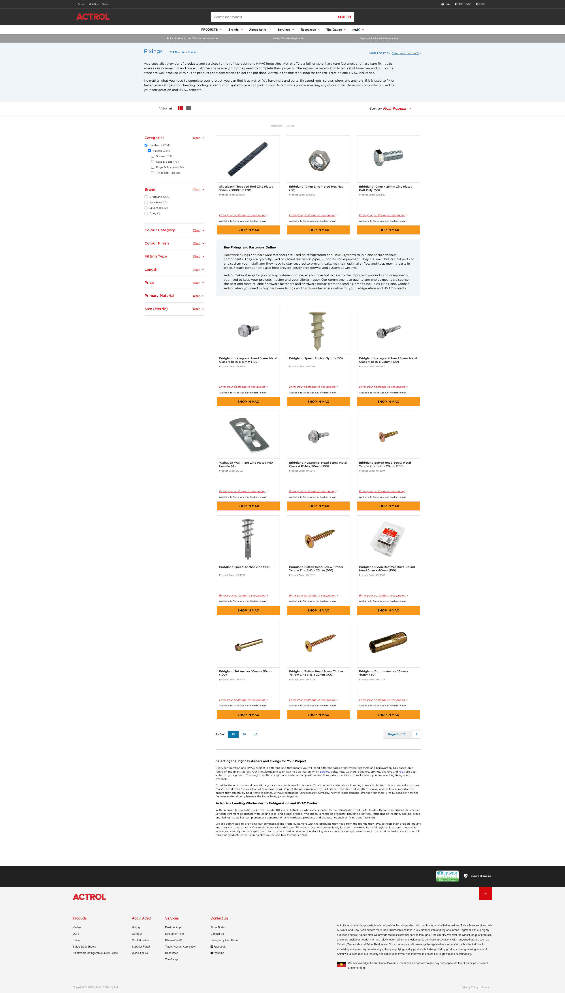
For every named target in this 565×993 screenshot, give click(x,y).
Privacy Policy (469, 987)
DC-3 (76, 933)
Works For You (140, 953)
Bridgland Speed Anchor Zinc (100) (245, 567)
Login (482, 4)
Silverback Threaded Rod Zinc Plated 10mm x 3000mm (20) (246, 188)
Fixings (290, 125)
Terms (485, 987)
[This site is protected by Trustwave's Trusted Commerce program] (447, 876)
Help (447, 4)
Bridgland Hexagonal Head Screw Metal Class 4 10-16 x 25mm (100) (388, 360)
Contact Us (217, 933)
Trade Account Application (180, 946)
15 (233, 734)
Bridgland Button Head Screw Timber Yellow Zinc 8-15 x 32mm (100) (316, 673)
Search (344, 17)
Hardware (276, 125)
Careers (137, 933)
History (136, 927)
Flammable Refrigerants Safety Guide (95, 953)
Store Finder (464, 4)
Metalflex (93, 4)
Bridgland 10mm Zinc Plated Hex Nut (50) (316, 188)
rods (402, 771)
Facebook (220, 946)
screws (324, 771)
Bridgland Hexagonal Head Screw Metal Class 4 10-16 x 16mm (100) (248, 360)
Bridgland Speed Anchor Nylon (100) (316, 358)
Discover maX (173, 940)
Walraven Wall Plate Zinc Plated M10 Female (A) (246, 464)
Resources (171, 953)
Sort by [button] (388, 108)
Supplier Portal (141, 946)
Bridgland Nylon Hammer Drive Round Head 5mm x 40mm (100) (387, 568)
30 (244, 734)
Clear (196, 137)
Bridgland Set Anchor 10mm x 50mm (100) (245, 673)
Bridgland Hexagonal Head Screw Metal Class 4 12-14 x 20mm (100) (318, 464)
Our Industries (140, 940)
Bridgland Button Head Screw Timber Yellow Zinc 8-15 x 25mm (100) (316, 568)
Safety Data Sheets (84, 946)
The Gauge (172, 959)
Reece (81, 4)
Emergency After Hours (224, 940)
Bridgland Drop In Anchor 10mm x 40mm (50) (383, 673)
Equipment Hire (174, 933)
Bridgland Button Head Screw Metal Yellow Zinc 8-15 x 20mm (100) (385, 464)
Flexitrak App (173, 927)
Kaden (77, 927)
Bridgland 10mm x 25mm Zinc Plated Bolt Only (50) (385, 188)
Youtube (219, 953)
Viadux (106, 4)
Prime (76, 940)
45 (255, 734)
